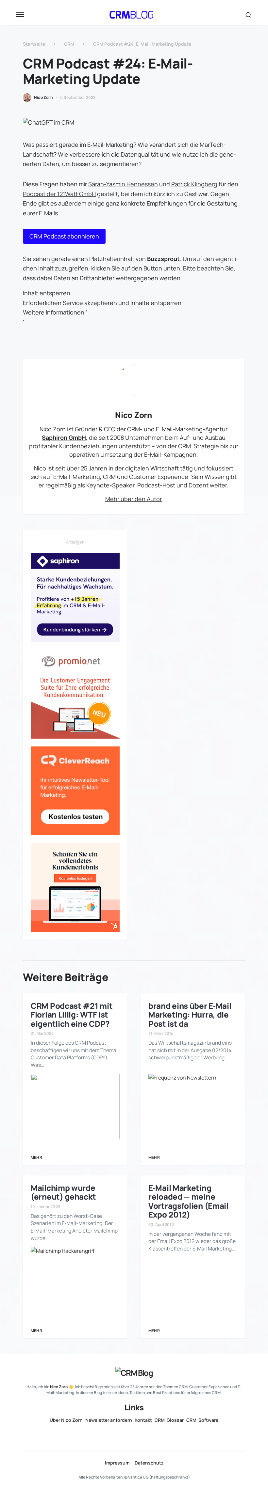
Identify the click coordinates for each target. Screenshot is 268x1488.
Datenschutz (149, 1463)
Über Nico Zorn (66, 1420)
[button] (20, 14)
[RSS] (146, 1435)
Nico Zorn (133, 414)
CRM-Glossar (169, 1420)
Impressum (117, 1463)
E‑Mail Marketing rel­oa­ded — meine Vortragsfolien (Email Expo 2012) (188, 1201)
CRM (69, 44)
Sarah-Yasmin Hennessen (123, 184)
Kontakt (143, 1420)
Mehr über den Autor (133, 499)
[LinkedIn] (121, 1435)
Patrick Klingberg (194, 184)
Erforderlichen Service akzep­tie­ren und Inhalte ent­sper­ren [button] (102, 303)
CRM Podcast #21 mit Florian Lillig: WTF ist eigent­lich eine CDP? (71, 1014)
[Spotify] (134, 1435)
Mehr (36, 1157)
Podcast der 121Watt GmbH (59, 194)
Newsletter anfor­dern (108, 1420)
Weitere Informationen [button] (53, 312)
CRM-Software (202, 1420)
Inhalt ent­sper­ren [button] (46, 293)
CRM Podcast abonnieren (64, 236)
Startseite (34, 44)
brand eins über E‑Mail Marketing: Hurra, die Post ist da (189, 1014)
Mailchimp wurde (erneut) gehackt (63, 1192)
